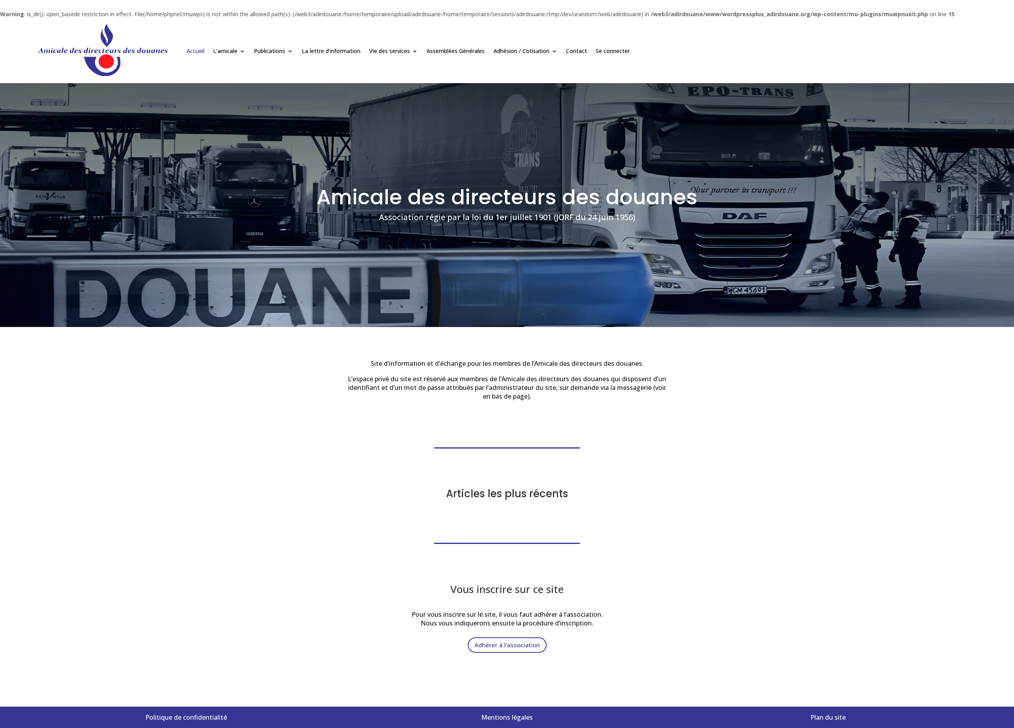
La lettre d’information (331, 51)
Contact (576, 51)
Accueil (195, 51)
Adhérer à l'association (507, 645)
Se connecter (613, 51)
